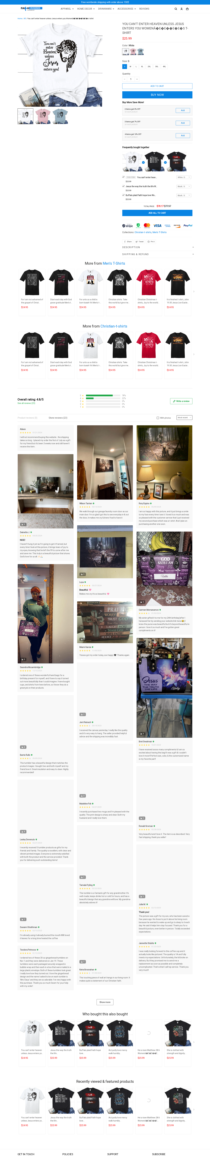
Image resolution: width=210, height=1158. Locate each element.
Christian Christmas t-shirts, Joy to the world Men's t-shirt (148, 301)
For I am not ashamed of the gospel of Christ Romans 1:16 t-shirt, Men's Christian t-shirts (32, 301)
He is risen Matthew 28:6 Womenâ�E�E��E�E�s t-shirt (149, 1052)
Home (20, 19)
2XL (149, 67)
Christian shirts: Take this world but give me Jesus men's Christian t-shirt (119, 301)
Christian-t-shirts (143, 232)
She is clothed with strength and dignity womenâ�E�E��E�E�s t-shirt (177, 1052)
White (131, 45)
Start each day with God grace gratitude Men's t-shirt (61, 301)
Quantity (126, 73)
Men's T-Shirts (159, 232)
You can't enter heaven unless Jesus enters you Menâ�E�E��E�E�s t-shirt (32, 1052)
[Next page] (194, 292)
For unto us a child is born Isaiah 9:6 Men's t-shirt (89, 301)
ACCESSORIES (125, 8)
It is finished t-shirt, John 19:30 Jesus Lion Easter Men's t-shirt (178, 301)
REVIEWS (144, 8)
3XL (156, 67)
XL (142, 67)
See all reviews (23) (26, 403)
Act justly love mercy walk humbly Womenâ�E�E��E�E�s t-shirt (119, 1052)
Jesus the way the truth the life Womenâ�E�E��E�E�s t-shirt (141, 186)
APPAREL (66, 8)
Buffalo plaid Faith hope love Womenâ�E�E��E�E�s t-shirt (141, 195)
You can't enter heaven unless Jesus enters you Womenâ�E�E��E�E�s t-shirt (147, 177)
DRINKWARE (105, 8)
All (25, 19)
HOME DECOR (84, 8)
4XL (164, 67)
